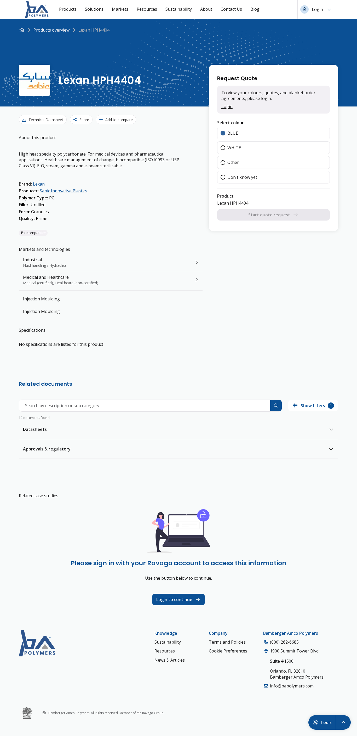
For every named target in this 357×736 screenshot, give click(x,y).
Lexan (39, 184)
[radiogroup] (273, 155)
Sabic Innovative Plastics (63, 191)
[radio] (273, 133)
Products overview (51, 30)
